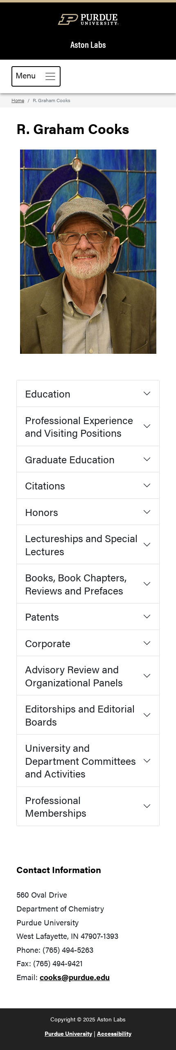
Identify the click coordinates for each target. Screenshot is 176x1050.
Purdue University (68, 1033)
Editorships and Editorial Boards (80, 714)
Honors (41, 512)
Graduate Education (70, 459)
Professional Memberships (55, 806)
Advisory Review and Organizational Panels (74, 675)
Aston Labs (88, 44)
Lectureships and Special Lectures (81, 544)
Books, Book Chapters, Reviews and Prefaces (75, 583)
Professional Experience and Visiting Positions (79, 426)
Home (17, 100)
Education (47, 393)
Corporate (47, 643)
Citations (45, 485)
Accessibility (114, 1033)
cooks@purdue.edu (75, 977)
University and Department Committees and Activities (80, 760)
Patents (42, 616)
